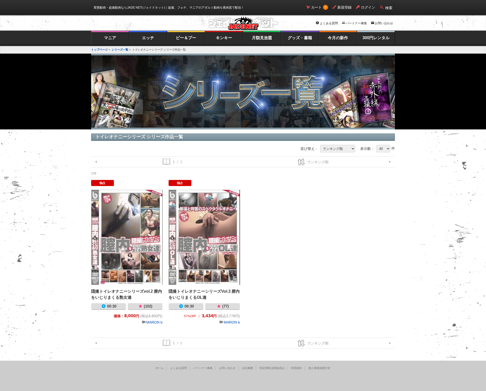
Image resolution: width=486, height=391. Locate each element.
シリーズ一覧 (120, 49)
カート (316, 7)
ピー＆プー (186, 38)
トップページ (99, 49)
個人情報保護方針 (319, 368)
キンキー (224, 38)
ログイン (368, 7)
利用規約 (296, 368)
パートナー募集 (356, 23)
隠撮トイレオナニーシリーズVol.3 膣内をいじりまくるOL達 (204, 237)
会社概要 (247, 368)
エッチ (148, 38)
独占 (102, 183)
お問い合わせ (384, 23)
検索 (388, 8)
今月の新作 (338, 38)
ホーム (159, 368)
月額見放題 (262, 38)
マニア (110, 38)
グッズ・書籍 (300, 38)
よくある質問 (329, 23)
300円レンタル (376, 38)
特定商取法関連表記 (272, 368)
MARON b (154, 322)
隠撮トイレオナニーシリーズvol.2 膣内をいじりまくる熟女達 (127, 237)
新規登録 (344, 7)
